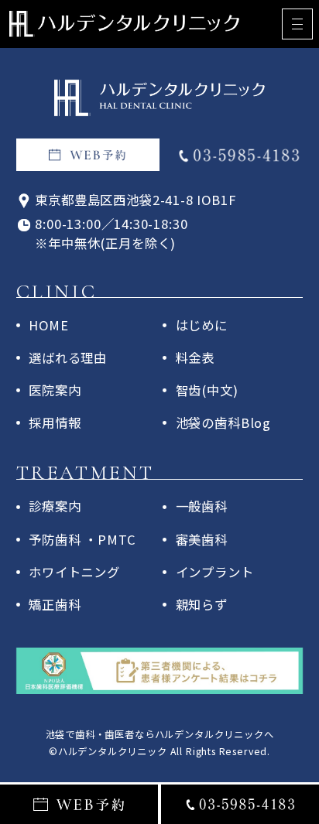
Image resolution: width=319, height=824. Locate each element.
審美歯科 (202, 539)
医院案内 (55, 390)
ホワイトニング (74, 571)
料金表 (195, 357)
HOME (48, 325)
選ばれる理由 (68, 357)
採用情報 (55, 422)
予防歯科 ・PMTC (82, 539)
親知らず (202, 604)
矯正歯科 (55, 604)
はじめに (202, 325)
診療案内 (55, 506)
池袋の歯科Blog (223, 422)
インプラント (215, 571)
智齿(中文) (207, 390)
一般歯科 (202, 506)
